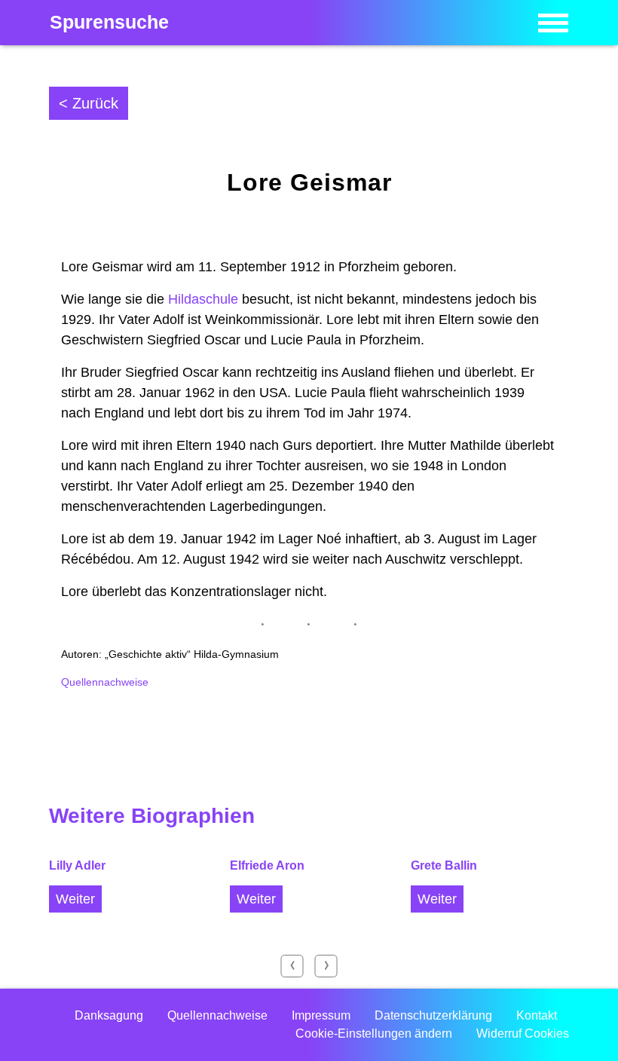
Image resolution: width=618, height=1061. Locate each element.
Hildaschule (203, 299)
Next (326, 966)
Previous (292, 966)
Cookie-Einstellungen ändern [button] (373, 1033)
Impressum (321, 1015)
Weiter (75, 899)
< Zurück (88, 103)
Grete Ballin (444, 865)
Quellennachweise (104, 682)
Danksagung (109, 1015)
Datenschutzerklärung (433, 1015)
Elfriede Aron (267, 865)
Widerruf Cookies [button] (522, 1033)
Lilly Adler (77, 865)
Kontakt (536, 1015)
